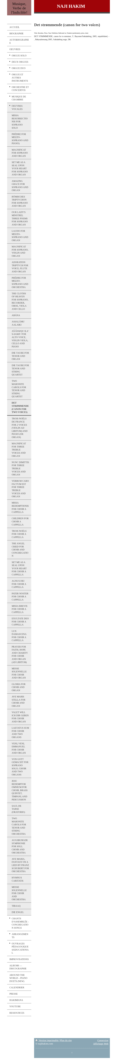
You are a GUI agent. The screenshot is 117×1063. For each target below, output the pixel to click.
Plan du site (66, 1040)
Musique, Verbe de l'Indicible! (19, 8)
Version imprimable (48, 1040)
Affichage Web (100, 1043)
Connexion (102, 1040)
